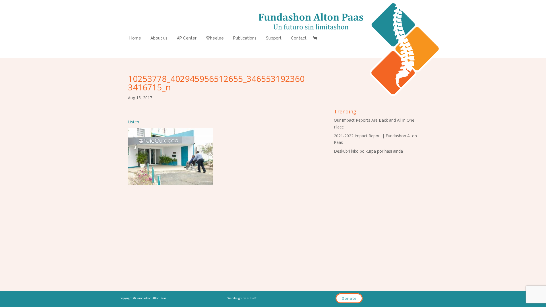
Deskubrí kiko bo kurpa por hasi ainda (368, 151)
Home (135, 38)
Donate (349, 298)
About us (158, 38)
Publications (245, 38)
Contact (299, 38)
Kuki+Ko (252, 298)
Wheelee (215, 38)
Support (274, 38)
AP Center (187, 38)
